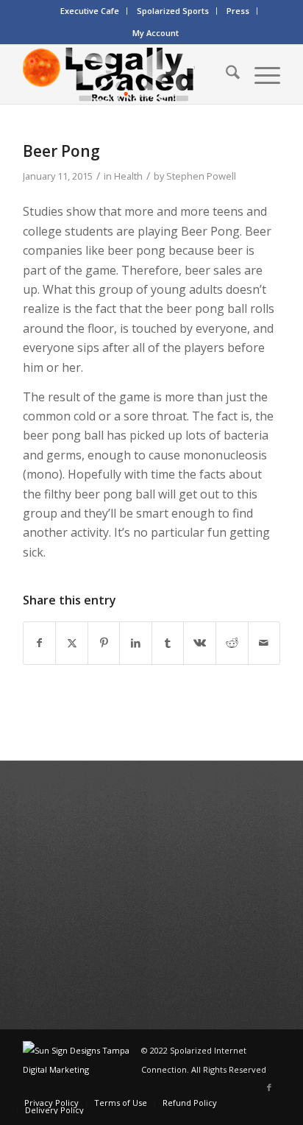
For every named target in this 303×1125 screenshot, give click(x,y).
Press (238, 10)
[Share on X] (72, 642)
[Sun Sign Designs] (82, 1069)
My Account (155, 32)
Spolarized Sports (173, 10)
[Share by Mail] (264, 642)
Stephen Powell (201, 176)
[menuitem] (90, 11)
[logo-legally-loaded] (126, 74)
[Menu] (260, 74)
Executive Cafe (89, 10)
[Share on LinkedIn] (136, 642)
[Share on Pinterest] (104, 642)
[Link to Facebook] (269, 1087)
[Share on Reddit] (232, 642)
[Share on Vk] (199, 642)
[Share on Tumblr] (168, 642)
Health (128, 176)
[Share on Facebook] (40, 642)
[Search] (225, 74)
